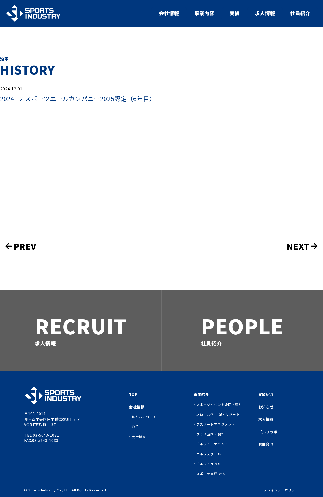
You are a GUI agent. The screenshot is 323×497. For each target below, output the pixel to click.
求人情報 (265, 13)
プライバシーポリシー (281, 490)
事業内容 (204, 13)
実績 (235, 13)
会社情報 (169, 13)
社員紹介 (300, 13)
